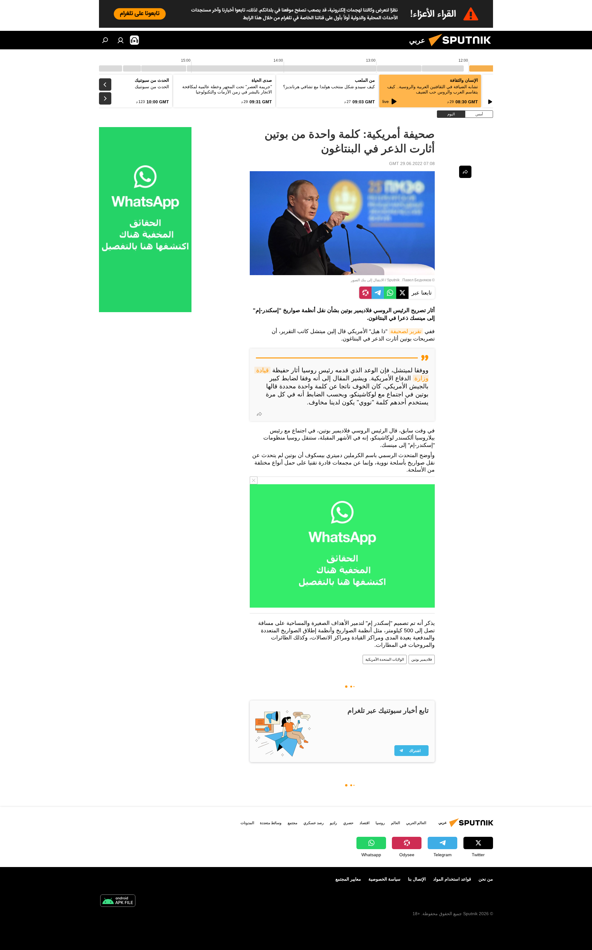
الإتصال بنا (417, 879)
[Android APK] (118, 901)
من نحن (486, 879)
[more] (259, 414)
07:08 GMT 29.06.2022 (412, 163)
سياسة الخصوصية (384, 879)
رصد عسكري (313, 823)
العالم (395, 823)
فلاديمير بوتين (421, 659)
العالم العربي (416, 823)
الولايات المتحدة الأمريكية (384, 659)
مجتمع (292, 823)
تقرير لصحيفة (405, 331)
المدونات (247, 823)
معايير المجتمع (348, 879)
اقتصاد (364, 823)
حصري (348, 823)
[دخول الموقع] (120, 40)
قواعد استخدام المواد (452, 879)
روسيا (380, 823)
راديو (333, 823)
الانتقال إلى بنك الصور (367, 280)
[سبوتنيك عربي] (462, 47)
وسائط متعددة (271, 823)
